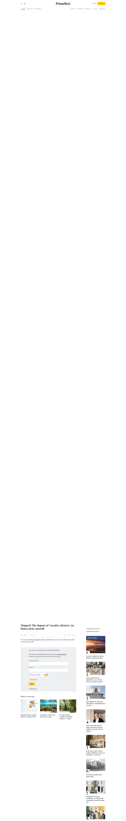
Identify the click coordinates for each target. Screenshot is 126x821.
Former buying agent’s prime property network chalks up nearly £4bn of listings (94, 728)
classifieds (37, 8)
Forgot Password (32, 688)
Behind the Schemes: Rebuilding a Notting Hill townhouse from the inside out (95, 799)
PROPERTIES (88, 8)
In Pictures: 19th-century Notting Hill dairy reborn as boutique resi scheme (95, 753)
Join (101, 3)
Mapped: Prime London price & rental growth (28, 716)
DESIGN (95, 8)
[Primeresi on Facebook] (70, 635)
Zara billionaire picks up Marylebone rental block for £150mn (95, 703)
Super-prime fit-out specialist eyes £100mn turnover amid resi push (94, 680)
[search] (25, 3)
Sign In (94, 3)
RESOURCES (102, 8)
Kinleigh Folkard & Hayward (92, 631)
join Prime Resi (61, 654)
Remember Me (33, 679)
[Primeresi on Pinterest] (72, 635)
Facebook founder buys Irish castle (94, 776)
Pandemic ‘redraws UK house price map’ (47, 716)
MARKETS (73, 8)
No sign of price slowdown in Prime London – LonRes (65, 717)
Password (31, 667)
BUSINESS (80, 8)
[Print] (75, 635)
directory (30, 8)
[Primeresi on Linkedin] (67, 635)
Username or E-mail (33, 660)
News (24, 635)
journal (23, 8)
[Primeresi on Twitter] (64, 635)
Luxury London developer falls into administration (95, 657)
